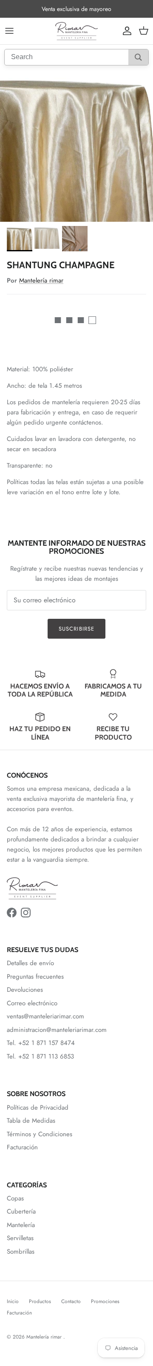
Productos (40, 1301)
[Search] (138, 57)
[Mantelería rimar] (76, 31)
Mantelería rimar (41, 280)
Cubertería (21, 1211)
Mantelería (21, 1225)
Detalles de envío (30, 963)
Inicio (13, 1301)
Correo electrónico (32, 1003)
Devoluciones (25, 989)
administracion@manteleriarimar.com (57, 1029)
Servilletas (20, 1238)
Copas (15, 1198)
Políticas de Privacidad (37, 1107)
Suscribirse (76, 629)
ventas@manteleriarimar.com (45, 1016)
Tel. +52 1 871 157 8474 (41, 1043)
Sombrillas (20, 1251)
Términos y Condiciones (39, 1134)
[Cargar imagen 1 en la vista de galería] (76, 146)
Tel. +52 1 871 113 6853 (40, 1056)
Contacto (71, 1301)
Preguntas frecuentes (35, 976)
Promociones (105, 1301)
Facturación (22, 1147)
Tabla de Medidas (31, 1120)
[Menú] (9, 31)
